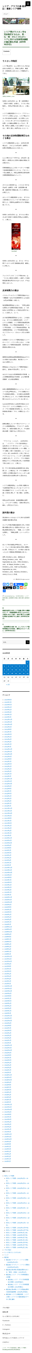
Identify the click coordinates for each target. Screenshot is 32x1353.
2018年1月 (7, 954)
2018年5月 (7, 944)
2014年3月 (7, 1067)
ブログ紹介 (7, 1250)
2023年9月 (8, 786)
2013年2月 (7, 1099)
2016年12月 (8, 986)
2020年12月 (8, 867)
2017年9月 (7, 964)
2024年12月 (8, 749)
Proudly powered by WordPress (11, 1349)
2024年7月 (7, 761)
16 (4, 673)
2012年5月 (7, 1122)
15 (27, 670)
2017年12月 (8, 956)
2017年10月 (8, 961)
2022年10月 (8, 813)
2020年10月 (8, 872)
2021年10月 (8, 843)
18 (12, 673)
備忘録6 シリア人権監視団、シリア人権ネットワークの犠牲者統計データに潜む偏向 (17, 1296)
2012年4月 (7, 1124)
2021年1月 (7, 865)
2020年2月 (8, 892)
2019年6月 (7, 912)
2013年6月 (7, 1090)
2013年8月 (7, 1085)
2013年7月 (7, 1087)
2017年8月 (7, 966)
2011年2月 (7, 1159)
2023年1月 (7, 806)
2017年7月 (7, 969)
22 (27, 673)
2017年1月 (7, 983)
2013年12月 (8, 1075)
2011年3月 (7, 1156)
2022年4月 (8, 828)
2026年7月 (8, 702)
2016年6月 (7, 1001)
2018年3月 (7, 949)
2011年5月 (7, 1151)
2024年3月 (7, 771)
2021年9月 (7, 845)
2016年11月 (8, 988)
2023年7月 (7, 791)
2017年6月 (7, 971)
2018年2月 (7, 951)
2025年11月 (8, 722)
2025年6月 (8, 734)
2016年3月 (7, 1008)
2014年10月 (8, 1050)
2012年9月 (7, 1112)
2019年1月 (7, 924)
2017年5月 (7, 974)
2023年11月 (8, 781)
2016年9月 (7, 993)
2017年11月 (8, 959)
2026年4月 (8, 709)
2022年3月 (7, 830)
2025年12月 (8, 719)
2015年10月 (8, 1020)
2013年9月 (7, 1082)
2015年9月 (7, 1023)
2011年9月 (7, 1141)
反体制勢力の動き (13, 598)
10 (8, 670)
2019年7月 (7, 909)
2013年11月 (8, 1077)
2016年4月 (7, 1006)
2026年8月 (8, 700)
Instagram (6, 1329)
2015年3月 (7, 1038)
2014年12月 (8, 1045)
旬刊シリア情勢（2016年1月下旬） (17, 1237)
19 (16, 673)
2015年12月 (8, 1016)
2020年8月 (8, 877)
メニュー (5, 14)
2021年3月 (7, 860)
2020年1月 (7, 895)
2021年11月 (8, 840)
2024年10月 (8, 754)
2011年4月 (7, 1154)
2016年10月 (8, 991)
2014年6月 (7, 1060)
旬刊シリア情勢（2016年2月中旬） (17, 1242)
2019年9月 (7, 904)
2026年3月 (8, 712)
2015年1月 (7, 1043)
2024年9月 (8, 756)
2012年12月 (8, 1104)
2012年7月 (7, 1117)
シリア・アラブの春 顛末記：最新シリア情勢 (14, 7)
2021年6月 (7, 853)
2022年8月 (8, 818)
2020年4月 (8, 887)
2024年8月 (8, 759)
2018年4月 (7, 946)
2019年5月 (7, 914)
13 (20, 670)
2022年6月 (8, 823)
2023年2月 (7, 803)
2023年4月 (7, 798)
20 (20, 673)
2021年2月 (7, 862)
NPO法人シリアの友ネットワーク (13, 1338)
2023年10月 (8, 783)
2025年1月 (7, 746)
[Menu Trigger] (28, 3)
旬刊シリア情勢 (9, 1176)
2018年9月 (7, 934)
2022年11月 (8, 811)
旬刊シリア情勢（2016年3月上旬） (17, 1247)
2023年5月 (7, 796)
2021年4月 (7, 858)
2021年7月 (7, 850)
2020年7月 (7, 880)
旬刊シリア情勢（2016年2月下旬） (17, 1245)
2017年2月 (7, 981)
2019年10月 (8, 902)
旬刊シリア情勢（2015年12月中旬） (17, 1228)
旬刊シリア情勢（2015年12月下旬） (17, 1230)
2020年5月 (8, 885)
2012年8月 (7, 1114)
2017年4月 (7, 976)
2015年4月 (7, 1035)
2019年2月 (7, 922)
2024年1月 (7, 776)
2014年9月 (7, 1053)
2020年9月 (8, 875)
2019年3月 (7, 919)
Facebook (6, 1320)
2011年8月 (7, 1144)
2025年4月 (8, 739)
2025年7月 (7, 732)
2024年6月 (8, 764)
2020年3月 (7, 890)
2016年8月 (7, 996)
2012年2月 (7, 1129)
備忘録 (6, 1257)
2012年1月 (7, 1132)
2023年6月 (8, 793)
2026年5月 (8, 707)
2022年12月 (8, 808)
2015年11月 (8, 1018)
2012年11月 (8, 1107)
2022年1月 (7, 835)
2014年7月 (7, 1057)
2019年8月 (7, 907)
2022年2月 (8, 833)
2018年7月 (7, 939)
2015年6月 (7, 1030)
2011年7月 (7, 1146)
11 (12, 670)
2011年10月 (8, 1139)
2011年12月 (8, 1134)
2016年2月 (7, 1011)
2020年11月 (8, 870)
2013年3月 (7, 1097)
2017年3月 (7, 978)
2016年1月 (7, 1013)
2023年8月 (7, 788)
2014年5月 (7, 1062)
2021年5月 (7, 855)
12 (16, 670)
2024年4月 (8, 769)
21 (23, 673)
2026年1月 (7, 717)
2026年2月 (8, 714)
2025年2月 (8, 744)
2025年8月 (8, 729)
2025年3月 (7, 742)
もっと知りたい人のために (12, 1252)
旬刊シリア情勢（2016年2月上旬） (17, 1240)
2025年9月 (8, 727)
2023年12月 (8, 779)
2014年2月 (7, 1070)
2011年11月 (7, 1136)
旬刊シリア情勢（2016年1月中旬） (17, 1235)
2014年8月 (7, 1055)
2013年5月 (7, 1092)
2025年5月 (8, 737)
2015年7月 (7, 1028)
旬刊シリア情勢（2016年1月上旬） (17, 1232)
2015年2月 (7, 1040)
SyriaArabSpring (9, 596)
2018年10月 (8, 932)
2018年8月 (7, 937)
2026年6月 (8, 705)
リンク (6, 1255)
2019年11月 (8, 900)
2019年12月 (8, 897)
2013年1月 (7, 1102)
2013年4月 (7, 1094)
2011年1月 (7, 1161)
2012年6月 (7, 1119)
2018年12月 (8, 927)
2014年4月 (7, 1065)
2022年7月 (7, 821)
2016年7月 (7, 998)
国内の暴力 (21, 598)
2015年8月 (7, 1025)
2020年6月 (8, 882)
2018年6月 (7, 941)
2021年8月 (7, 848)
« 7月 (8, 684)
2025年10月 (8, 724)
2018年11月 (8, 929)
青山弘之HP (6, 1333)
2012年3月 (7, 1127)
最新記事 (5, 1312)
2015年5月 (7, 1033)
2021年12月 (8, 838)
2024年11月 (8, 751)
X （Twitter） (7, 1325)
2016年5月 (7, 1003)
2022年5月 (8, 825)
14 (24, 670)
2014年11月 (8, 1048)
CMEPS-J (5, 1342)
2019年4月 (7, 917)
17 (8, 673)
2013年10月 (8, 1080)
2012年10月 (8, 1109)
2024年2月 (8, 774)
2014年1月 (7, 1072)
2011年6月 (7, 1149)
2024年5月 (8, 766)
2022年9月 (8, 816)
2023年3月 (7, 801)
